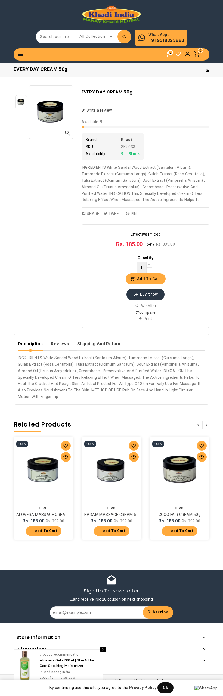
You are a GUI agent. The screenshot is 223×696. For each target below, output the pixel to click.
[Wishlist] (179, 55)
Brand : (92, 139)
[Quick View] (66, 457)
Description (30, 343)
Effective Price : (145, 234)
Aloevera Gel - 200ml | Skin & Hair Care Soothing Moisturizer (67, 663)
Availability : (96, 154)
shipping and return (98, 343)
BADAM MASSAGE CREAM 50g (112, 514)
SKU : (90, 147)
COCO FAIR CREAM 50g (180, 514)
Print (147, 318)
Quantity (145, 258)
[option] (21, 102)
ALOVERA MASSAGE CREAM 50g (46, 514)
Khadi (126, 139)
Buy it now (149, 294)
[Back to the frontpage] (207, 70)
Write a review (98, 110)
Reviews (60, 343)
